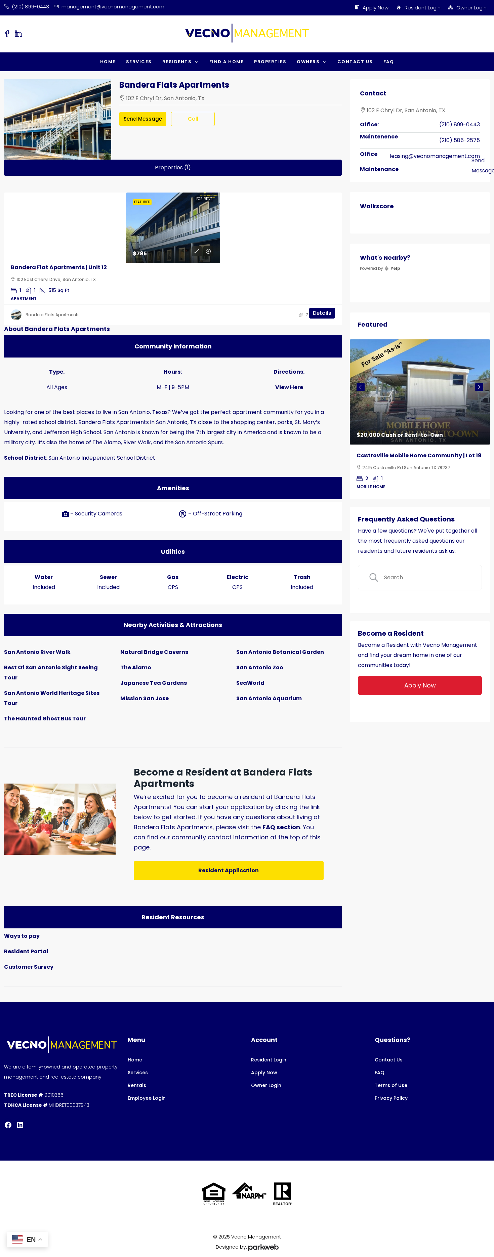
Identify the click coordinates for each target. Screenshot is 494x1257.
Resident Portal (26, 951)
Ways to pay (22, 936)
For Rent (204, 198)
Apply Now (375, 7)
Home (108, 61)
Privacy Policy (391, 1098)
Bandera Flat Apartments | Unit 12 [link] (59, 267)
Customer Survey (28, 967)
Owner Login (471, 7)
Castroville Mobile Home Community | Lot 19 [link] (419, 455)
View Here (289, 387)
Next (479, 387)
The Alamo (135, 667)
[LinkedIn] (20, 1125)
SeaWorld (250, 683)
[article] (420, 419)
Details (322, 313)
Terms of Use (391, 1085)
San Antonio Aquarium (269, 698)
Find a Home (226, 61)
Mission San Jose (144, 698)
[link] (173, 228)
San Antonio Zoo (259, 667)
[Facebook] (8, 1125)
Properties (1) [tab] (173, 167)
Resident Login (423, 7)
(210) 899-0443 (459, 124)
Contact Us (355, 61)
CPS (173, 587)
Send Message (143, 118)
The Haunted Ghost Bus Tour (45, 718)
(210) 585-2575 (459, 140)
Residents (177, 61)
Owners (308, 61)
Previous (361, 387)
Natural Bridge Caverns (154, 652)
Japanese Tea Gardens (153, 683)
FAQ (388, 61)
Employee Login (147, 1098)
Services (139, 61)
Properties (270, 61)
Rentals (137, 1085)
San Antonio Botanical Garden (280, 652)
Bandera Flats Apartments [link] (53, 315)
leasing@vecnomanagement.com (435, 156)
